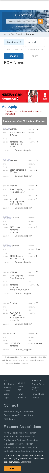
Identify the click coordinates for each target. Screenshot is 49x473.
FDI (5, 380)
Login (6, 397)
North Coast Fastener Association (20, 432)
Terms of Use (38, 394)
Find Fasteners (23, 15)
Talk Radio (9, 384)
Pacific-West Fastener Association (20, 436)
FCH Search (16, 34)
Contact (21, 383)
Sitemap (35, 397)
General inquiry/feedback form (18, 415)
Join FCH (22, 397)
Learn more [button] (26, 462)
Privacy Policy (35, 388)
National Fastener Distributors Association (24, 451)
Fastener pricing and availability (19, 411)
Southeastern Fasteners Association (21, 440)
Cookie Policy (38, 384)
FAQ (19, 390)
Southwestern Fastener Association (20, 447)
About (20, 386)
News (20, 394)
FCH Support (10, 419)
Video (6, 394)
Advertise (36, 380)
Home (5, 34)
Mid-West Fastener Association (18, 444)
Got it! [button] (12, 468)
